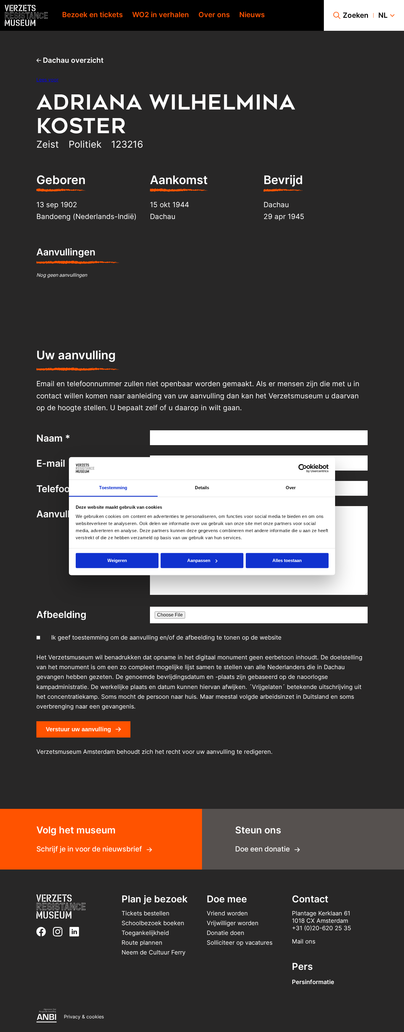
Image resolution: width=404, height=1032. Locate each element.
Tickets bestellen (145, 913)
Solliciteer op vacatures (239, 942)
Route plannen (142, 942)
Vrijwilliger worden (232, 923)
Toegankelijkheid (145, 932)
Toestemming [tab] (113, 487)
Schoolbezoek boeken (153, 923)
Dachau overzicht (72, 60)
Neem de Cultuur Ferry (153, 952)
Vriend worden (227, 913)
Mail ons (303, 941)
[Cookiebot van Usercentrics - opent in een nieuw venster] (303, 468)
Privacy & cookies (84, 1017)
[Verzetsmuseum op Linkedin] (77, 931)
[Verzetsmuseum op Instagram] (60, 931)
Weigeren (117, 560)
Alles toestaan (287, 560)
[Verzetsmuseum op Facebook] (43, 931)
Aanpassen (198, 560)
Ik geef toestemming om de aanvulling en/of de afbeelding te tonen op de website (166, 637)
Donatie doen (225, 932)
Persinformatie (313, 982)
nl (383, 15)
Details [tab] (202, 487)
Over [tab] (291, 487)
